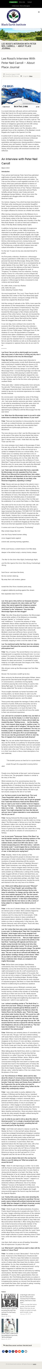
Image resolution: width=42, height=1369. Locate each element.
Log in (34, 1364)
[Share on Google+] (9, 1351)
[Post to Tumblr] (13, 1351)
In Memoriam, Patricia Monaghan (21, 6)
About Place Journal (10, 1345)
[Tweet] (6, 1351)
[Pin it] (16, 1351)
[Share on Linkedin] (22, 1351)
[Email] (26, 1351)
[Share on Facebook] (3, 1351)
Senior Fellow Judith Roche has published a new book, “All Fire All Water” (9, 1335)
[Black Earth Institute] (14, 17)
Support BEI (13, 2)
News (30, 76)
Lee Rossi (19, 1345)
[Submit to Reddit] (19, 1351)
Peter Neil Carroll (27, 1345)
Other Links (22, 2)
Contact (29, 2)
